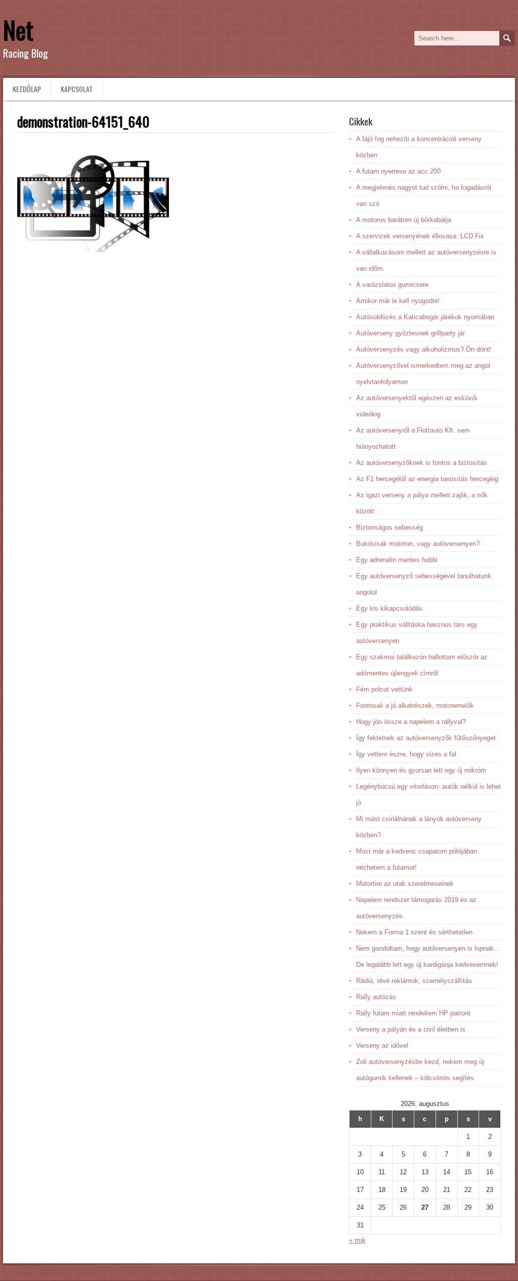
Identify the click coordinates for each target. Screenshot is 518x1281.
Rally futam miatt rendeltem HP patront (413, 1013)
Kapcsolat (77, 88)
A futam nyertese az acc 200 (398, 171)
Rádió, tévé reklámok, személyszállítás (414, 981)
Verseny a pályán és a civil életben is (410, 1029)
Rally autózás (376, 997)
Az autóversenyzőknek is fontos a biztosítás (421, 462)
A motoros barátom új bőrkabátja (403, 220)
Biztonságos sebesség (389, 527)
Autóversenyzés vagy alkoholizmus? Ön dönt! (423, 349)
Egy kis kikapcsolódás (389, 608)
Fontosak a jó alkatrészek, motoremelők (415, 705)
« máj (357, 1240)
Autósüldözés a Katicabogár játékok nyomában (425, 317)
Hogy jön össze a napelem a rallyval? (411, 721)
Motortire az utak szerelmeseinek (405, 883)
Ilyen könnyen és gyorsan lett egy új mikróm (421, 770)
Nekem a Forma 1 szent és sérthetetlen (414, 932)
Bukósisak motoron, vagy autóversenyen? (418, 543)
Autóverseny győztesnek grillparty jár (410, 333)
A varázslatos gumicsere (392, 284)
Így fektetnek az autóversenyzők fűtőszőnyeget (426, 738)
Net (18, 30)
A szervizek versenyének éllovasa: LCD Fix (420, 236)
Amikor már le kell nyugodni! (398, 301)
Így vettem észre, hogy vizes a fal (406, 754)
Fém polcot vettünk (384, 689)
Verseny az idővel (382, 1045)
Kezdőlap (27, 88)
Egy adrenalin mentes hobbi (397, 560)
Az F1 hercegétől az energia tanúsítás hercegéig (427, 479)
